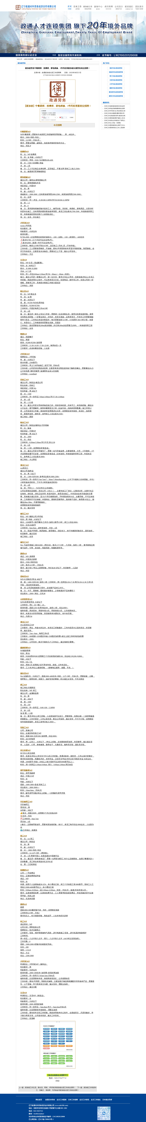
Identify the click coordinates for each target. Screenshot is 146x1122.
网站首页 (39, 1100)
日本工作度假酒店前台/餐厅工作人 (114, 125)
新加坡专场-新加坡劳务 (116, 92)
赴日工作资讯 (84, 1100)
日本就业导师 (107, 1100)
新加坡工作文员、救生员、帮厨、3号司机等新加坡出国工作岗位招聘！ (50, 1087)
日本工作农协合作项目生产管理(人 (114, 120)
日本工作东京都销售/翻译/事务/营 (114, 113)
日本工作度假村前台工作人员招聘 (114, 127)
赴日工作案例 (61, 1100)
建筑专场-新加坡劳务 (116, 88)
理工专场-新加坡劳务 (116, 76)
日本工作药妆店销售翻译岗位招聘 (114, 108)
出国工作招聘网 (28, 59)
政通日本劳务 (50, 1100)
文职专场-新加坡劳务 (116, 80)
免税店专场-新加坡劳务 (116, 72)
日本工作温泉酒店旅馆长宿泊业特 (114, 106)
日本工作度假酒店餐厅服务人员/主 (114, 118)
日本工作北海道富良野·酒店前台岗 (114, 115)
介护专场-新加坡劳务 (116, 84)
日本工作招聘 (73, 1100)
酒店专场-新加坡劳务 (116, 68)
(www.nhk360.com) (61, 1105)
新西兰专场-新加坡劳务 (116, 96)
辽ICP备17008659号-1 (46, 1119)
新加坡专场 (39, 59)
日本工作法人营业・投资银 (112, 123)
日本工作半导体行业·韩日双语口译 (114, 111)
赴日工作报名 (96, 1100)
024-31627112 (60, 1078)
